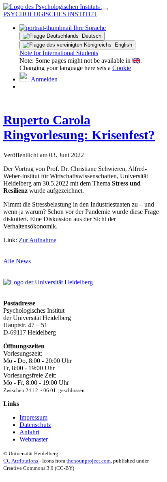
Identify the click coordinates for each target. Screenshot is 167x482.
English (121, 45)
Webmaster (33, 439)
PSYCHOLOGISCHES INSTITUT (50, 14)
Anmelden (43, 79)
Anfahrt (29, 432)
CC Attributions (21, 461)
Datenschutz (35, 424)
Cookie (121, 67)
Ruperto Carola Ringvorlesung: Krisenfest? (79, 127)
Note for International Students (58, 52)
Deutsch (90, 36)
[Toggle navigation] (104, 9)
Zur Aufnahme (37, 240)
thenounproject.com (88, 461)
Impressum (33, 417)
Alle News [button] (17, 261)
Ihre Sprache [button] (89, 27)
